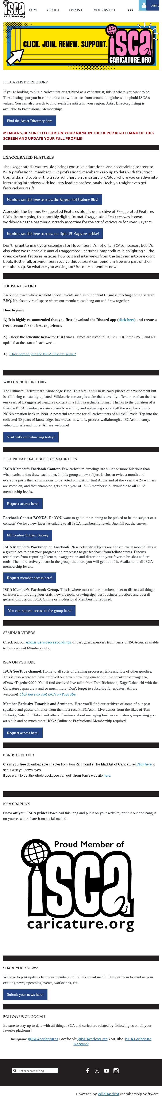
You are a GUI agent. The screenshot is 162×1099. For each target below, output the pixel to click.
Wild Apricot (108, 1093)
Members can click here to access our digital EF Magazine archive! (53, 233)
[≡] (130, 9)
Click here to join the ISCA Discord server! (42, 354)
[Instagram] (116, 1071)
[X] (97, 1071)
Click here (144, 764)
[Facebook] (87, 1071)
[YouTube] (106, 1071)
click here (126, 320)
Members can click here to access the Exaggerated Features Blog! (52, 199)
